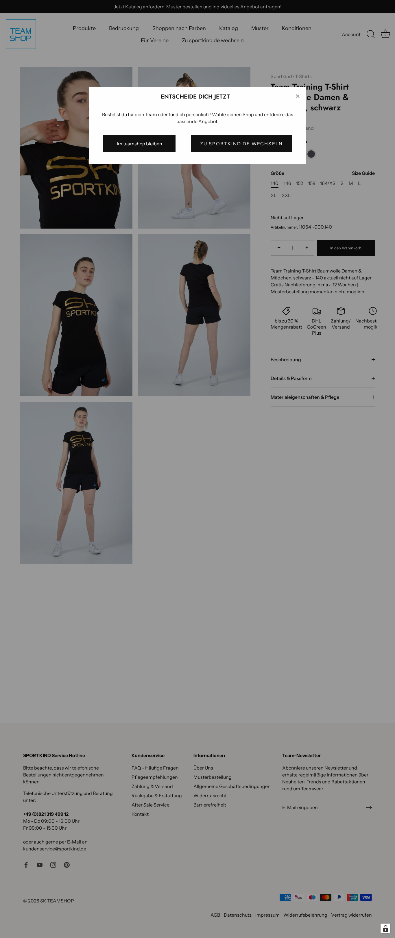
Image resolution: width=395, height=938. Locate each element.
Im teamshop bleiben (139, 144)
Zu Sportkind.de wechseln (241, 144)
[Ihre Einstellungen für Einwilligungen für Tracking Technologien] (385, 928)
